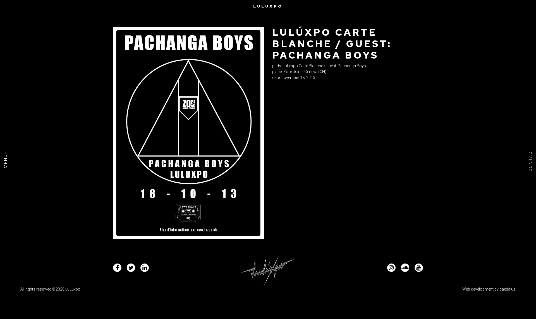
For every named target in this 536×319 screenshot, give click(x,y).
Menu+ (5, 159)
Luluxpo (268, 6)
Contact (530, 159)
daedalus (507, 289)
